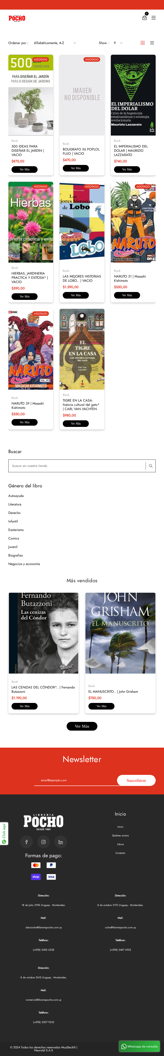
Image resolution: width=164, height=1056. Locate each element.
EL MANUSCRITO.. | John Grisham (113, 691)
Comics (13, 538)
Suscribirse (136, 780)
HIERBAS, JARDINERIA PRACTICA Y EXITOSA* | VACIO (30, 277)
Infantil (13, 521)
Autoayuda (16, 495)
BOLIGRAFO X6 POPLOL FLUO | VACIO (81, 151)
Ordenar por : (18, 42)
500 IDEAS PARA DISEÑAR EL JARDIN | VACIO (28, 150)
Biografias (15, 555)
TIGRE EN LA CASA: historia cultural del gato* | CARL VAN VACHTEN (81, 404)
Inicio (120, 827)
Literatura (14, 504)
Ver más (24, 169)
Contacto (120, 853)
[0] (144, 18)
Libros (120, 844)
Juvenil (13, 546)
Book (15, 681)
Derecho (14, 512)
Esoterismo (16, 529)
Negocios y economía (24, 563)
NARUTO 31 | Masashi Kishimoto (130, 278)
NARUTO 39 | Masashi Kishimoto (28, 405)
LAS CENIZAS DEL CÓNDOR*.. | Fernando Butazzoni (43, 689)
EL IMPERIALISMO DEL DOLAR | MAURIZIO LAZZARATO (131, 150)
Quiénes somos (120, 835)
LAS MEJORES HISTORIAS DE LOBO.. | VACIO (82, 278)
